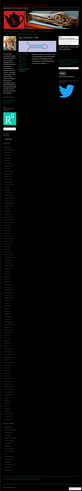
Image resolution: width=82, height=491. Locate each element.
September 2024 (9, 150)
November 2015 (9, 325)
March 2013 (8, 411)
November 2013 (9, 389)
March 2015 (8, 346)
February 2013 (9, 414)
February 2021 (9, 193)
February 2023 (9, 171)
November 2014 (9, 357)
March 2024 (8, 163)
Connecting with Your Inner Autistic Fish (10, 451)
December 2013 (9, 387)
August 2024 (8, 152)
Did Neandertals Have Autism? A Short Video (9, 459)
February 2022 (9, 182)
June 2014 (8, 370)
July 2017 (7, 271)
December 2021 (9, 185)
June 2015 (8, 338)
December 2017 (9, 260)
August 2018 (8, 244)
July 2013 (7, 400)
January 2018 (8, 257)
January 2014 (8, 384)
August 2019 (8, 225)
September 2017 (9, 265)
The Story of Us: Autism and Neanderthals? (9, 467)
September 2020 (9, 203)
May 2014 (7, 373)
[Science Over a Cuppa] (41, 20)
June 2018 (8, 247)
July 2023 (7, 168)
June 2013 (8, 403)
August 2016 (8, 300)
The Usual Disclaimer (45, 31)
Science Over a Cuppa (25, 5)
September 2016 (9, 298)
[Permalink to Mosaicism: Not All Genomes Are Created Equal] (37, 47)
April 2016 (7, 311)
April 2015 (7, 344)
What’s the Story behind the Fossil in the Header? (22, 34)
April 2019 (7, 233)
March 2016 (8, 314)
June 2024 (8, 158)
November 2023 (9, 166)
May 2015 (7, 341)
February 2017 (9, 284)
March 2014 (8, 378)
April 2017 (7, 279)
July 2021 (7, 187)
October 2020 (8, 201)
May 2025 (7, 147)
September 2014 (9, 362)
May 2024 (7, 160)
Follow (62, 73)
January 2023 (8, 174)
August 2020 (8, 206)
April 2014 (7, 376)
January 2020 (8, 217)
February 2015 (9, 349)
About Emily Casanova (10, 31)
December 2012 (9, 419)
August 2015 (8, 333)
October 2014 (8, 360)
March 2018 (8, 252)
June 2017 (8, 273)
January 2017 (8, 287)
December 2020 (9, 195)
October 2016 (8, 295)
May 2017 (7, 276)
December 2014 (9, 354)
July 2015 (7, 335)
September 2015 (9, 330)
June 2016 (8, 306)
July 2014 (7, 368)
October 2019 (8, 222)
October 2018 (8, 241)
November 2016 (9, 292)
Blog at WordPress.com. (9, 487)
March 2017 (8, 282)
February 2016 (9, 317)
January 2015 (8, 352)
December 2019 (9, 220)
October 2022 (8, 177)
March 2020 (8, 214)
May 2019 (7, 230)
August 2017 (8, 268)
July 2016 (7, 303)
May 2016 (7, 309)
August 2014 (8, 365)
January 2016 (8, 319)
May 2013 (7, 405)
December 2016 (9, 290)
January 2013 (8, 416)
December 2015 (9, 322)
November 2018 (9, 238)
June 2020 (8, 212)
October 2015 (8, 327)
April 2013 (7, 408)
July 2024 (7, 155)
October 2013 (8, 392)
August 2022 (8, 179)
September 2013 (9, 395)
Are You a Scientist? (28, 31)
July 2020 (7, 209)
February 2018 (9, 255)
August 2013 (8, 397)
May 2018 (7, 249)
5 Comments (22, 71)
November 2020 (9, 198)
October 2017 (8, 263)
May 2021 (7, 190)
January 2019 (8, 236)
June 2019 (8, 228)
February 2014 (9, 381)
